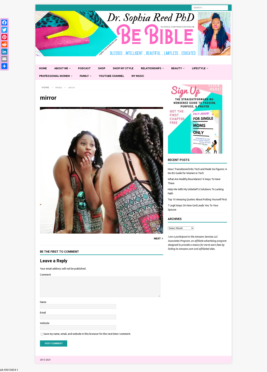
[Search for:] (210, 7)
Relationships (151, 68)
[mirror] (101, 231)
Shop (101, 68)
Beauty (176, 68)
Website (44, 323)
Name (43, 302)
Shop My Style (123, 68)
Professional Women (54, 75)
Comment (45, 274)
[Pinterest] (4, 37)
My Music (138, 75)
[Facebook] (4, 22)
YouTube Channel (111, 75)
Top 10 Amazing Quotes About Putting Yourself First (197, 199)
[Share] (4, 66)
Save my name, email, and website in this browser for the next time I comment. (87, 333)
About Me (61, 68)
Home (43, 68)
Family (84, 75)
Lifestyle (199, 68)
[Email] (4, 58)
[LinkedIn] (4, 51)
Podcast (84, 68)
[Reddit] (4, 44)
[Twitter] (4, 29)
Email (43, 312)
